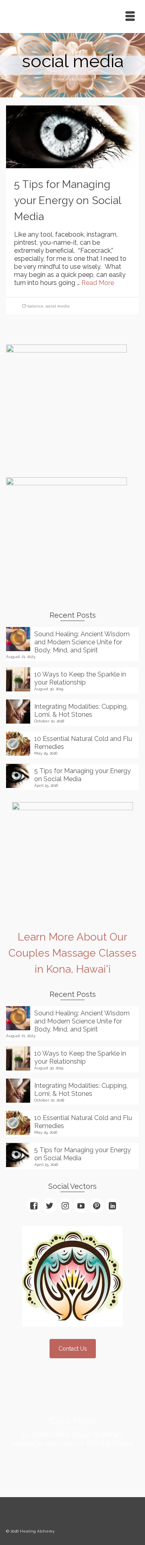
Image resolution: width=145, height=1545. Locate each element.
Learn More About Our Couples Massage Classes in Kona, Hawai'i (72, 953)
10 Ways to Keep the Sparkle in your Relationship (80, 678)
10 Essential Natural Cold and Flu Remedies (83, 743)
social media (58, 306)
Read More (97, 283)
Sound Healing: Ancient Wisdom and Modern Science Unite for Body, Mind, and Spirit (82, 642)
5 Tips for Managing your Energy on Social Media (82, 775)
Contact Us (72, 1348)
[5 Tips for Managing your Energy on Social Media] (72, 136)
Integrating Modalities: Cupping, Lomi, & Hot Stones (81, 710)
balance (35, 306)
